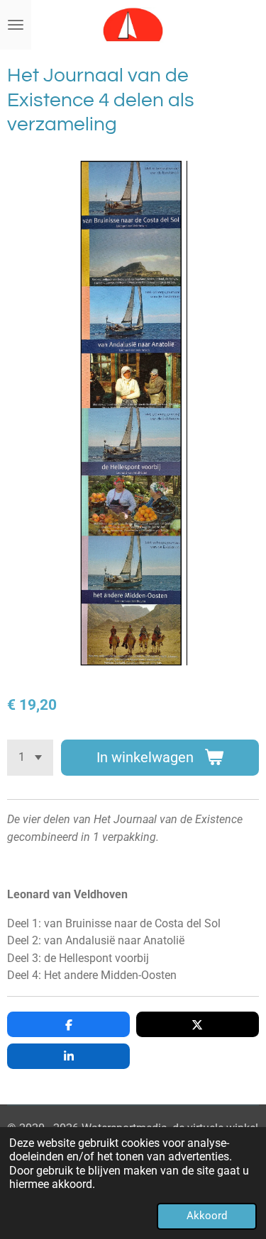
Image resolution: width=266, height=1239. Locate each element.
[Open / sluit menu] (15, 25)
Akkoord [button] (207, 1215)
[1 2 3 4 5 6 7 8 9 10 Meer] (30, 758)
